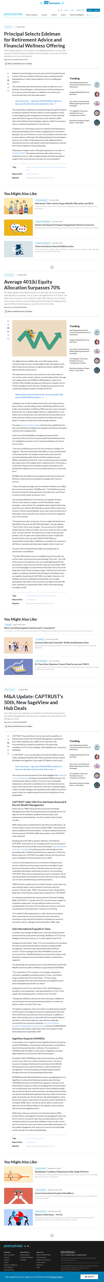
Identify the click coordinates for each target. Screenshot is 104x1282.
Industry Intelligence (77, 15)
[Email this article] (8, 73)
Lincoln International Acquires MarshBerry (54, 1193)
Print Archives (8, 1267)
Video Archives (9, 1270)
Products (8, 27)
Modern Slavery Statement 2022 (71, 1270)
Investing (47, 596)
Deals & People (10, 689)
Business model (31, 1138)
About (67, 10)
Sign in (90, 10)
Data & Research (41, 200)
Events (63, 15)
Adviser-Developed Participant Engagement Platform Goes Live (64, 225)
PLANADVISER (70, 1255)
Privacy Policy (56, 1277)
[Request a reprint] (8, 87)
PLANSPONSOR (81, 1255)
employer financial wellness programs (37, 167)
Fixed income (40, 596)
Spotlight (23, 1260)
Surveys (44, 15)
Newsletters (80, 10)
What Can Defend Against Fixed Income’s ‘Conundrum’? (29, 628)
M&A (42, 1138)
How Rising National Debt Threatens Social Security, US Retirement (80, 85)
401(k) (28, 596)
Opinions (8, 624)
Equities (33, 596)
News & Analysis (32, 15)
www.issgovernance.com (68, 1260)
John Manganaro (19, 307)
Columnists (40, 639)
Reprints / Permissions (43, 1260)
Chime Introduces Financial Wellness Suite (54, 246)
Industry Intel (50, 178)
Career (38, 1138)
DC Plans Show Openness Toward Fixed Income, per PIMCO (62, 664)
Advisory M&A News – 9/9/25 (48, 1214)
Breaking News (25, 1255)
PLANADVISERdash (26, 1257)
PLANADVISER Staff (20, 59)
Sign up (97, 10)
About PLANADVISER (43, 1255)
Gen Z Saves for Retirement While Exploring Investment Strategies (79, 103)
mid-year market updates (30, 425)
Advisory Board (41, 1257)
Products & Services (43, 221)
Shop (72, 10)
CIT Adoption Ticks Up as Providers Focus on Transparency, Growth (79, 113)
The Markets (9, 275)
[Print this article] (8, 91)
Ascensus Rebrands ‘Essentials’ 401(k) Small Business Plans (62, 642)
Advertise (39, 1265)
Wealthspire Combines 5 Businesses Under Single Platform (62, 1171)
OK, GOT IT (89, 1277)
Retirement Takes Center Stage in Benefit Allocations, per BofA (64, 203)
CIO (62, 1255)
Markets (53, 596)
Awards (54, 15)
